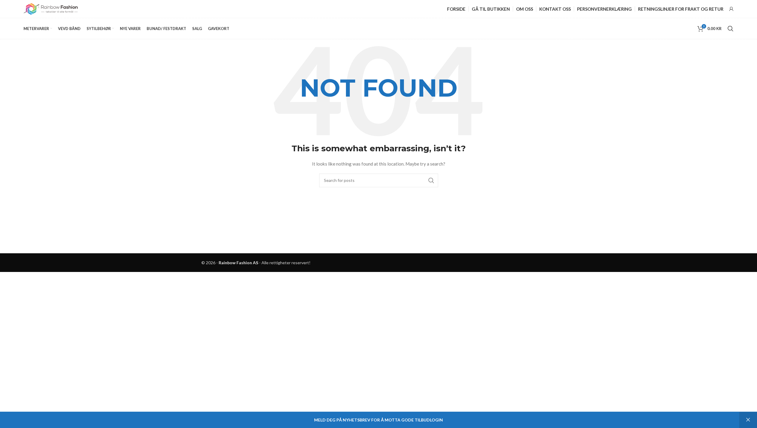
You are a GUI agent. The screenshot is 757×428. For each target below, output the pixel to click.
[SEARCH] (431, 180)
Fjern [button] (748, 420)
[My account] (731, 9)
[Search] (730, 28)
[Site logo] (50, 8)
